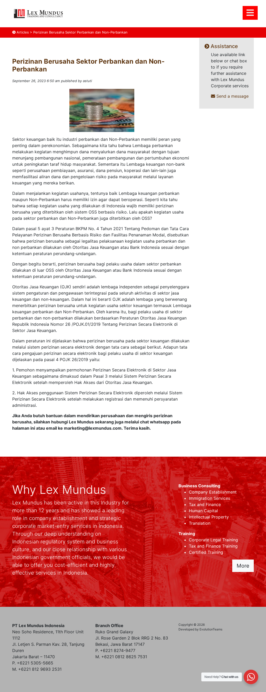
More (243, 566)
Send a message (232, 96)
